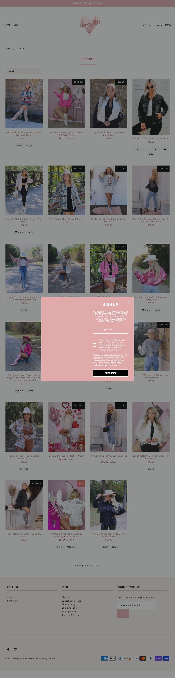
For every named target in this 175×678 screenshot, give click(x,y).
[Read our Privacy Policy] (126, 355)
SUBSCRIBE (111, 373)
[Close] (129, 301)
